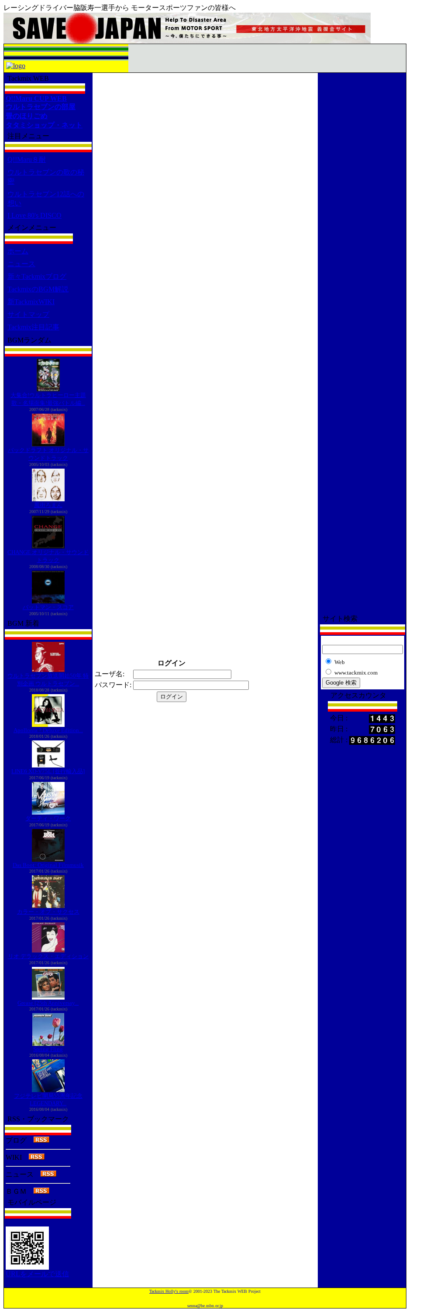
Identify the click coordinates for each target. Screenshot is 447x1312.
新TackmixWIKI (31, 301)
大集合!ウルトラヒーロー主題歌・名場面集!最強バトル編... (48, 399)
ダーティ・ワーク (48, 818)
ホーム (17, 251)
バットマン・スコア (48, 607)
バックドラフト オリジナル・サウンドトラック (48, 454)
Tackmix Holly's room (169, 1291)
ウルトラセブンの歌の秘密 (45, 176)
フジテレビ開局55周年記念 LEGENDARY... (48, 1099)
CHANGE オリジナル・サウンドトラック (48, 556)
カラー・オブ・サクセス (48, 911)
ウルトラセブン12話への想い (45, 198)
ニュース (21, 263)
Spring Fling (48, 1049)
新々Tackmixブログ (36, 276)
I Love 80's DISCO (34, 215)
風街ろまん (48, 505)
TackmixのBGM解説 (38, 289)
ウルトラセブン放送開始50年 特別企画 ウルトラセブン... (48, 679)
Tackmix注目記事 (33, 327)
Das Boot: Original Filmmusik (48, 865)
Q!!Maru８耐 (26, 159)
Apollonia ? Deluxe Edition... (48, 730)
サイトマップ (28, 314)
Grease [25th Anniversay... (48, 1003)
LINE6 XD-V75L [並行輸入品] (48, 771)
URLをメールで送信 (37, 1274)
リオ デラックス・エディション (48, 956)
